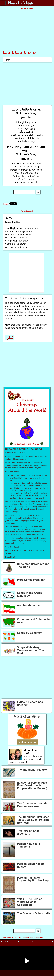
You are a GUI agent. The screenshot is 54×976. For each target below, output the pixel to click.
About (3, 942)
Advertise (21, 942)
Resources (31, 942)
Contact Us (11, 942)
